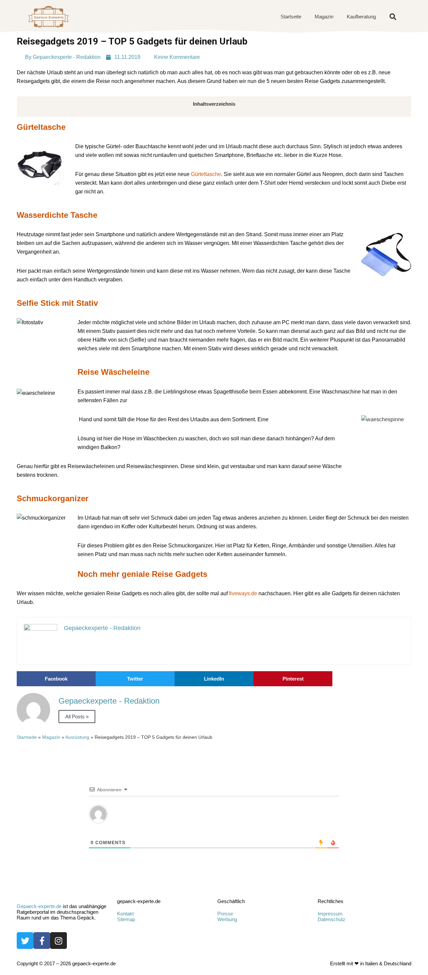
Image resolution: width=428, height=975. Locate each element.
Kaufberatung (361, 16)
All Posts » (77, 716)
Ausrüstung (77, 737)
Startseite (291, 16)
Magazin (324, 16)
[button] (393, 16)
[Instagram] (58, 940)
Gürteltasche (206, 174)
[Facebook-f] (41, 940)
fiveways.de (243, 593)
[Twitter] (25, 940)
